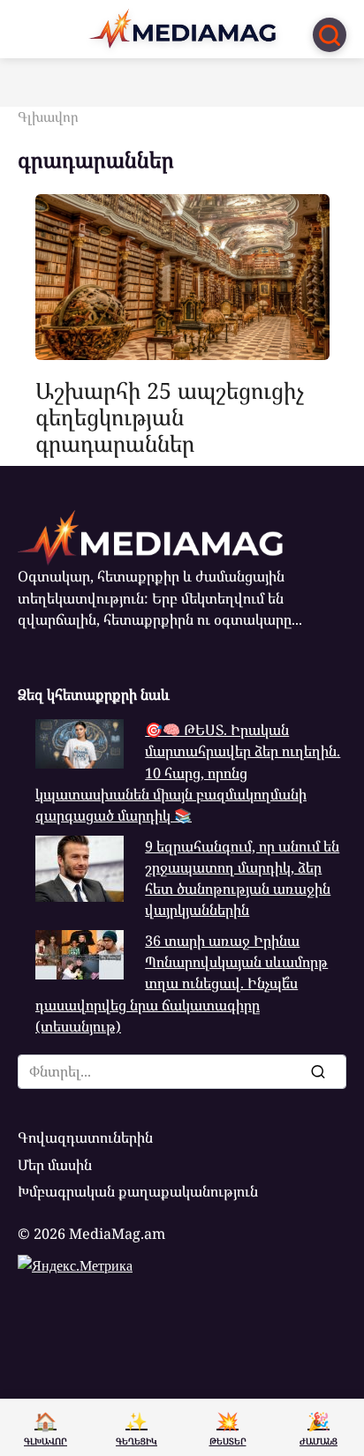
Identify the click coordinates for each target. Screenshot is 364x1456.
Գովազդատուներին (85, 1137)
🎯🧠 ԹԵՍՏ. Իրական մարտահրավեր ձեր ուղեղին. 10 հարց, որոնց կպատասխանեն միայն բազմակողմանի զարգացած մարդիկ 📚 (187, 772)
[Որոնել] (317, 1071)
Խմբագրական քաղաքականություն (138, 1191)
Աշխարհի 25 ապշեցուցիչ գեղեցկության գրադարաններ (169, 415)
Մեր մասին (55, 1165)
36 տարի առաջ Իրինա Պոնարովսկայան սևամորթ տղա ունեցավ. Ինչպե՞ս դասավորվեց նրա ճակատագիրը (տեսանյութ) (181, 983)
